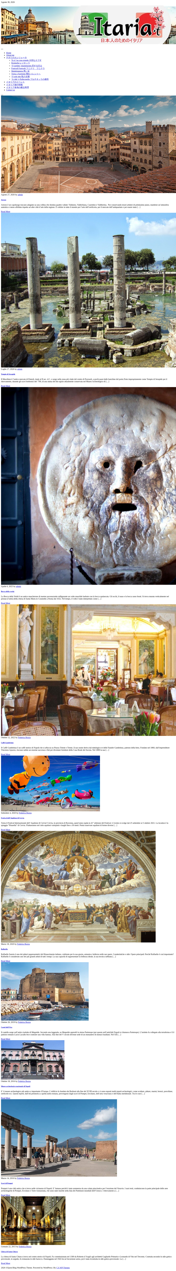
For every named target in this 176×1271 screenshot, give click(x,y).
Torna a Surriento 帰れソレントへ (25, 74)
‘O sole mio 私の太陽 (20, 76)
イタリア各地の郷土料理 (17, 87)
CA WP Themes (63, 1268)
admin (20, 195)
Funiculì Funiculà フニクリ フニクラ (28, 68)
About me (10, 55)
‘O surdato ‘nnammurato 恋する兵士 (26, 66)
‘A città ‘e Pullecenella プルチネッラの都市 (30, 79)
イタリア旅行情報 (14, 85)
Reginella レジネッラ (20, 63)
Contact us (10, 90)
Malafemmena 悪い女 (20, 71)
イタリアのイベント (15, 82)
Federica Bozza (24, 737)
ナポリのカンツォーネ (16, 57)
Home (8, 53)
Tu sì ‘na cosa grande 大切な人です (26, 60)
